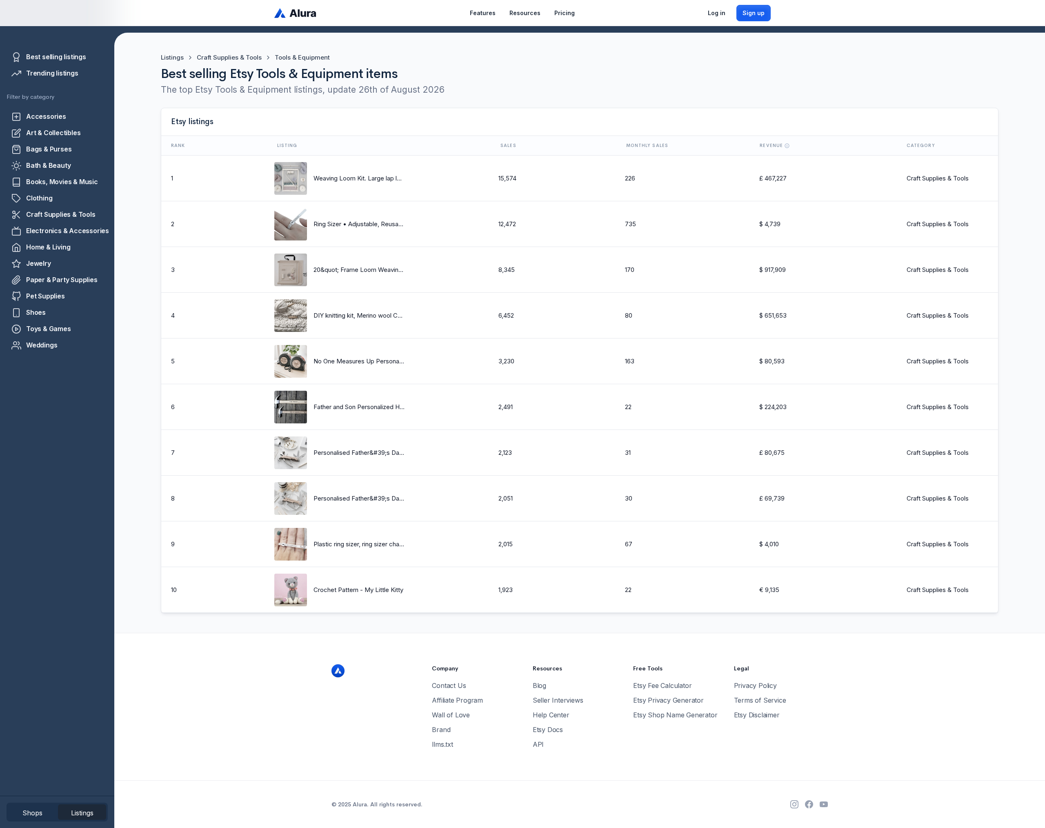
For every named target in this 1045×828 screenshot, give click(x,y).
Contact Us (449, 685)
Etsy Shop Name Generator (675, 715)
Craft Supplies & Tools (229, 57)
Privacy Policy (755, 685)
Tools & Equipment (302, 57)
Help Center (551, 715)
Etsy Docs (548, 730)
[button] (483, 13)
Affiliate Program (457, 700)
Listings (172, 57)
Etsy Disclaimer (757, 715)
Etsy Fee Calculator (662, 685)
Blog (539, 685)
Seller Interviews (558, 700)
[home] (295, 13)
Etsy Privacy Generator (668, 700)
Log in (716, 12)
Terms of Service (760, 700)
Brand (441, 730)
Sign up (754, 12)
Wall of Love (451, 715)
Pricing (564, 12)
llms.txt (442, 744)
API (538, 744)
